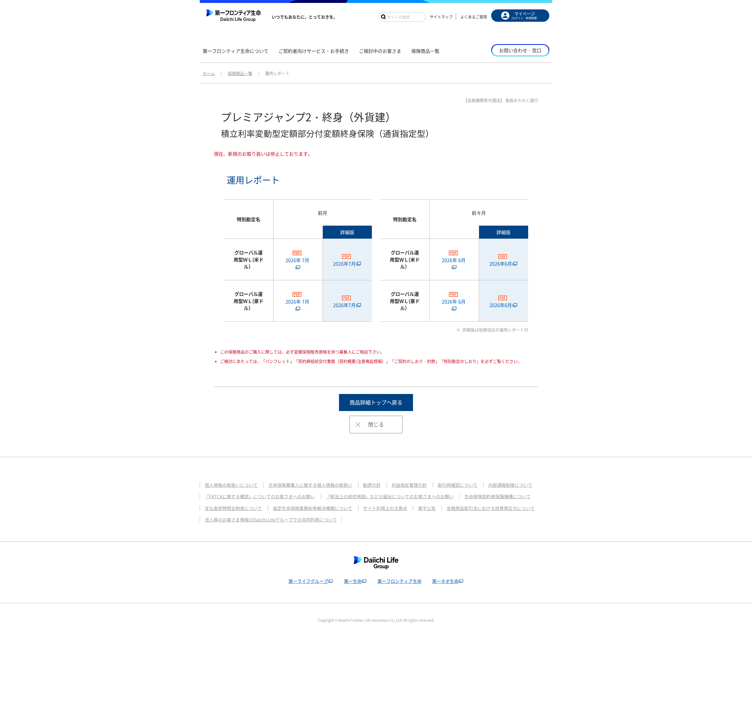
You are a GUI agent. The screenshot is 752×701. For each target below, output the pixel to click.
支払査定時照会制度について (233, 508)
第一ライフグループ (308, 581)
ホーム (209, 73)
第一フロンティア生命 (399, 581)
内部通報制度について (510, 485)
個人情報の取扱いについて (231, 485)
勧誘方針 (372, 485)
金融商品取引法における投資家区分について (490, 508)
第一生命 (353, 581)
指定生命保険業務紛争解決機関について (312, 508)
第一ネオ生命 (445, 581)
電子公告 (427, 508)
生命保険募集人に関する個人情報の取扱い (310, 485)
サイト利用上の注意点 (385, 508)
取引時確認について (457, 485)
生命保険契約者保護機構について (497, 496)
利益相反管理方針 (409, 485)
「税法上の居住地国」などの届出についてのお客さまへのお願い (390, 496)
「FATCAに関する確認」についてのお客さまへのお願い (260, 496)
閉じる (376, 424)
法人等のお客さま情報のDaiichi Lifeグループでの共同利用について (271, 519)
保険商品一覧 (240, 73)
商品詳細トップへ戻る (376, 402)
